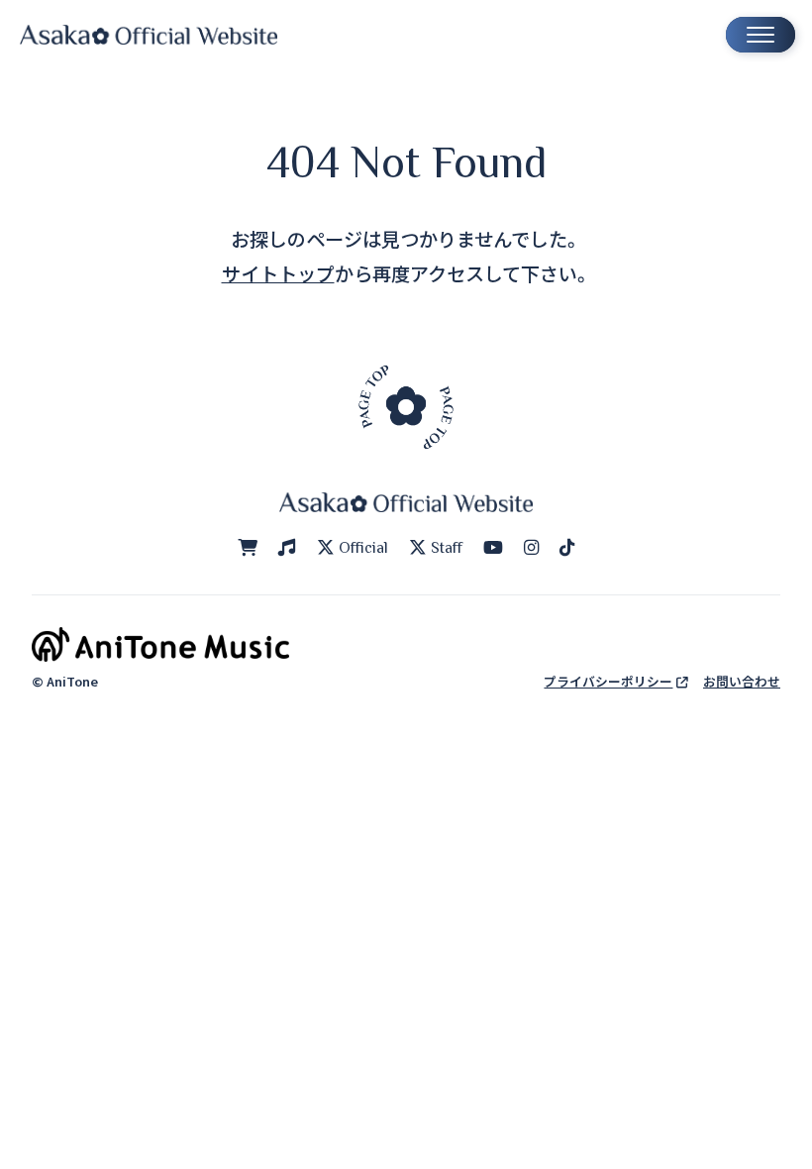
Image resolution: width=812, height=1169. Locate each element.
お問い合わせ (741, 681)
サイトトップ (278, 273)
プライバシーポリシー (608, 681)
